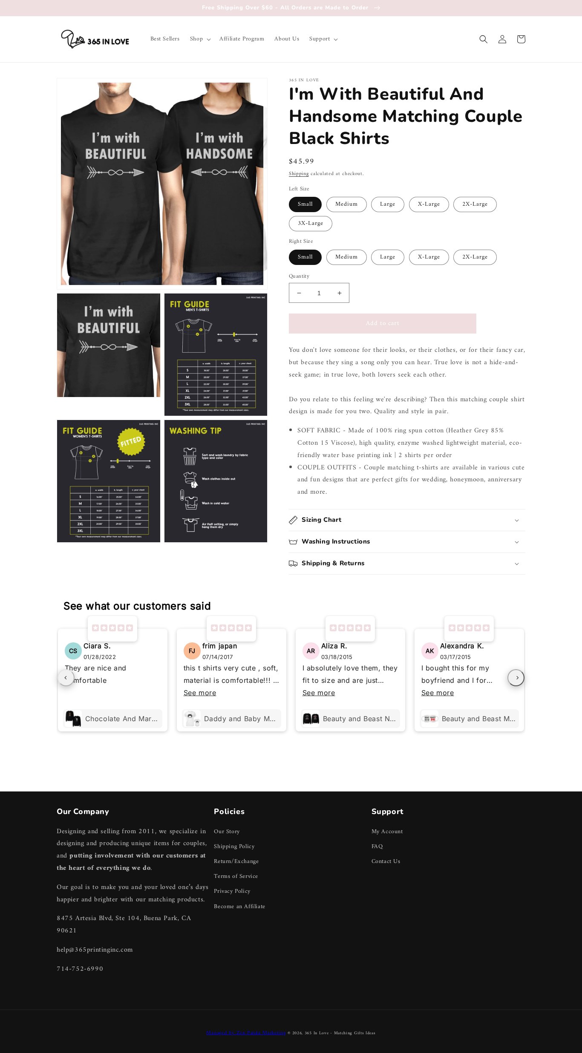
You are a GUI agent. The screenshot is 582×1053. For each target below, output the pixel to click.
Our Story (226, 831)
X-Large (429, 204)
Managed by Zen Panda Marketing (245, 1033)
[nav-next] (515, 677)
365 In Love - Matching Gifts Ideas (340, 1033)
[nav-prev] (66, 677)
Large (387, 204)
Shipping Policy (234, 846)
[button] (199, 39)
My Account (387, 831)
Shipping (299, 174)
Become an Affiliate (239, 906)
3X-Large (310, 223)
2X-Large (475, 204)
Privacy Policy (232, 891)
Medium (346, 204)
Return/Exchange (236, 861)
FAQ (377, 846)
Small (305, 204)
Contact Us (386, 861)
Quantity (299, 276)
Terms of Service (236, 876)
